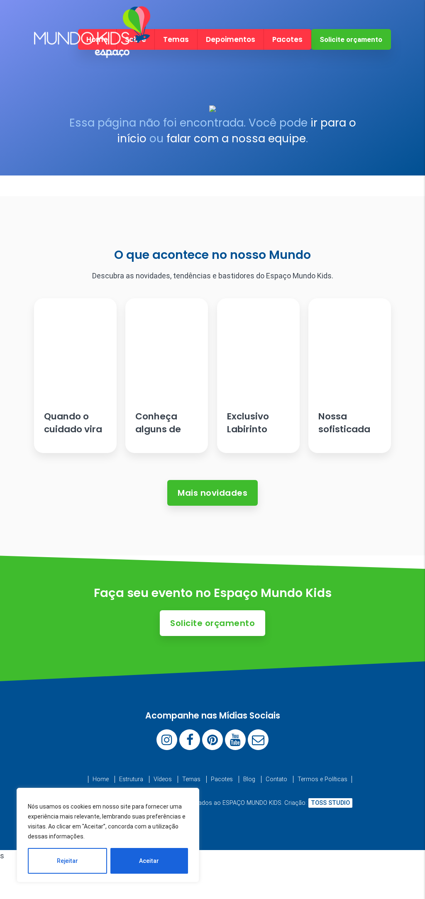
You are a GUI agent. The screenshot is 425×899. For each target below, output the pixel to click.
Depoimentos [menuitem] (230, 39)
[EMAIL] (258, 739)
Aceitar (149, 861)
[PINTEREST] (212, 739)
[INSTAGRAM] (166, 739)
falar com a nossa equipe (236, 138)
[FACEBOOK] (189, 739)
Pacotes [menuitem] (287, 39)
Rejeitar (67, 861)
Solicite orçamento (351, 39)
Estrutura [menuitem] (131, 779)
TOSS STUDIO (330, 802)
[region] (108, 835)
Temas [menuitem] (176, 39)
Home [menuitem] (101, 779)
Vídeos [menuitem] (163, 779)
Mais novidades (212, 493)
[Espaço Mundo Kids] (92, 50)
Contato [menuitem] (276, 779)
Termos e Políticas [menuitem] (322, 779)
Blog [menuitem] (249, 779)
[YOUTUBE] (235, 739)
